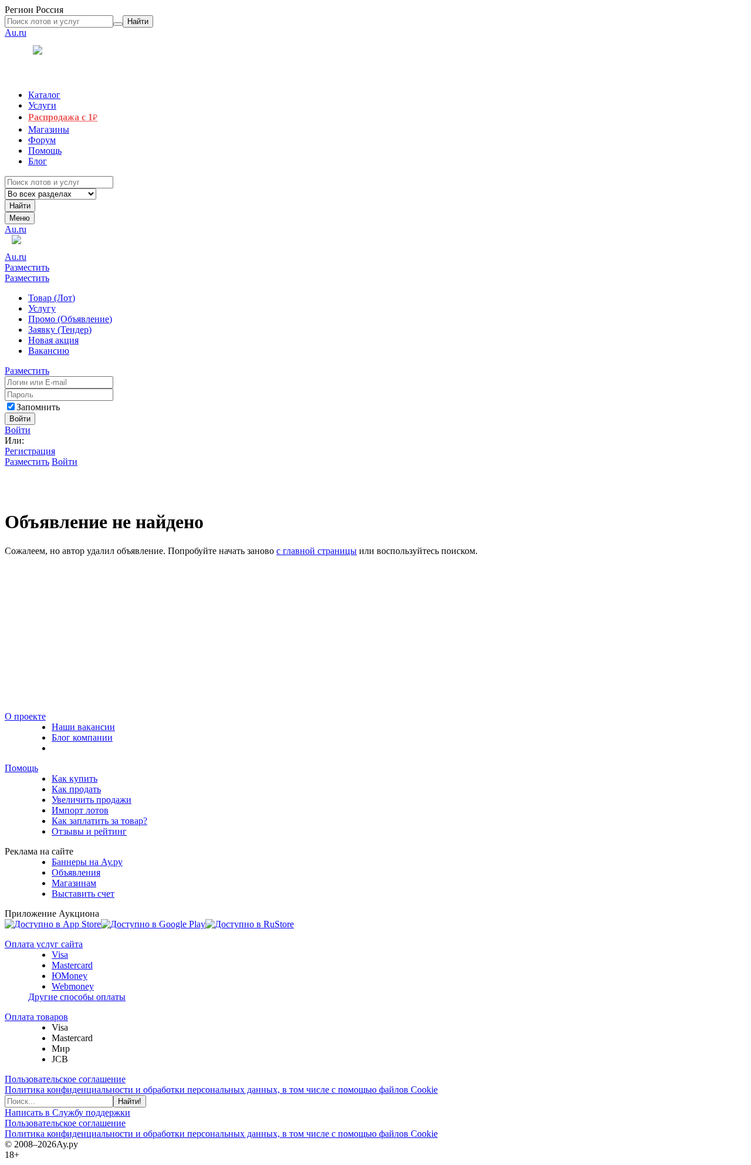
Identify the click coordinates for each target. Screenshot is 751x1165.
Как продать (76, 789)
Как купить (74, 779)
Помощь (21, 768)
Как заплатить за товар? (99, 821)
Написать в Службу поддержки (67, 1112)
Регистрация (30, 451)
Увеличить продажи (91, 800)
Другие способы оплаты (77, 997)
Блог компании (82, 737)
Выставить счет (83, 894)
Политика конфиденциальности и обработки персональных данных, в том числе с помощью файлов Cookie (221, 1090)
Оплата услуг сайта (44, 944)
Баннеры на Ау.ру (87, 862)
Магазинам (74, 883)
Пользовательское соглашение (65, 1079)
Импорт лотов (80, 810)
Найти (20, 205)
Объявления (76, 872)
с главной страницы (316, 551)
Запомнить (38, 407)
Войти (18, 430)
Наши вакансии (83, 727)
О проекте (25, 716)
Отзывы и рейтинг (89, 831)
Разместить (27, 267)
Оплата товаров (36, 1017)
